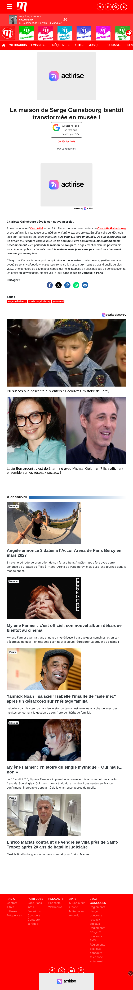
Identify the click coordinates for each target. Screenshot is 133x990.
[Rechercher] (115, 6)
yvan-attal (58, 301)
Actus (79, 45)
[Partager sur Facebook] (49, 287)
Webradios (18, 45)
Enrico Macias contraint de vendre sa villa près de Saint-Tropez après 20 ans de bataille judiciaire (62, 844)
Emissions (38, 45)
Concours (34, 915)
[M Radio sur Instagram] (81, 970)
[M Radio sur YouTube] (71, 970)
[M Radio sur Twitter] (61, 970)
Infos (31, 907)
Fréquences (60, 45)
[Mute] (65, 19)
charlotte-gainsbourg (39, 301)
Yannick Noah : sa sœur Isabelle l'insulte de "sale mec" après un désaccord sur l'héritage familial (61, 698)
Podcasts (113, 45)
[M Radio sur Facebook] (52, 970)
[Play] (4, 31)
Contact (12, 903)
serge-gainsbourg (17, 301)
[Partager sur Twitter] (58, 287)
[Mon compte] (123, 6)
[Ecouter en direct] (108, 6)
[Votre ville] (100, 6)
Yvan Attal (36, 228)
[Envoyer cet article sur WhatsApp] (75, 287)
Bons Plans (35, 903)
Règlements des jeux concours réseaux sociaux (97, 915)
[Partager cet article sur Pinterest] (66, 287)
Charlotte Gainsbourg (111, 228)
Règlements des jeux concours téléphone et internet (97, 953)
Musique (94, 45)
